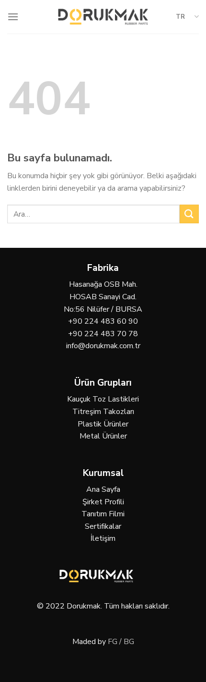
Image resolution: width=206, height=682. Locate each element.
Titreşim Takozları (103, 411)
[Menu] (13, 16)
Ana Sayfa (103, 489)
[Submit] (189, 214)
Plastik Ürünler (103, 424)
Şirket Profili (103, 502)
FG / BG (121, 641)
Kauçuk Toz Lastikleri (103, 399)
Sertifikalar (103, 526)
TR (180, 16)
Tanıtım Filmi (103, 514)
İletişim (103, 538)
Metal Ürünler (103, 436)
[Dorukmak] (103, 16)
